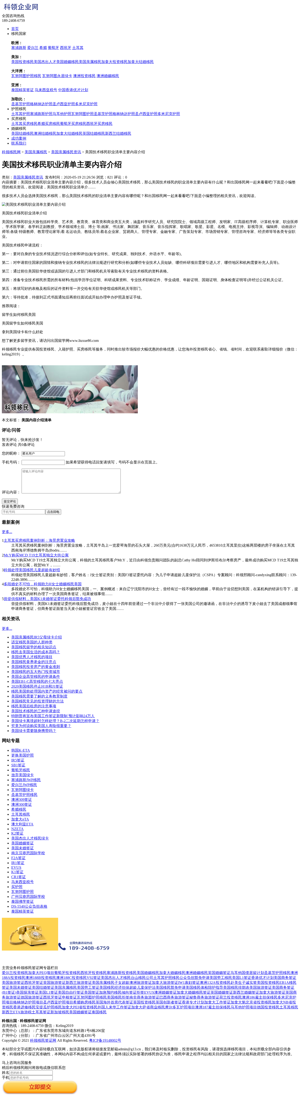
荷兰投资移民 (230, 997)
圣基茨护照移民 (24, 795)
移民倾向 (121, 992)
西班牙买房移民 (99, 124)
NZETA (17, 829)
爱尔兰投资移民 (15, 973)
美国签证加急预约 (99, 992)
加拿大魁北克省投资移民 (251, 1002)
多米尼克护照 (86, 104)
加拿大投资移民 (114, 62)
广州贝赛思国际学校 (28, 897)
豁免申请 (202, 978)
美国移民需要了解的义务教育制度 (39, 696)
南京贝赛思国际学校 (28, 853)
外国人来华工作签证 (114, 1007)
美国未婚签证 (22, 848)
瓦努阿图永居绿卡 (57, 76)
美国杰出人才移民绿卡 (30, 838)
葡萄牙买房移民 (73, 124)
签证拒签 (136, 992)
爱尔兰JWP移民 (24, 785)
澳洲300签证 (21, 804)
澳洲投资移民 (84, 76)
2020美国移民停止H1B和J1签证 (37, 686)
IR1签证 (17, 863)
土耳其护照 (20, 114)
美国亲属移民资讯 (66, 152)
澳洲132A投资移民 (215, 983)
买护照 (16, 887)
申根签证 (69, 997)
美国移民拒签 (118, 997)
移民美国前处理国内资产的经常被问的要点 (46, 691)
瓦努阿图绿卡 (22, 790)
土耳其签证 (41, 1012)
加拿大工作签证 (217, 1002)
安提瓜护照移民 (49, 1007)
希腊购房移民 (84, 1002)
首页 (15, 29)
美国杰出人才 (45, 62)
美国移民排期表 (236, 987)
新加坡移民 (59, 1012)
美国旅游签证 (13, 983)
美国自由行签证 (71, 992)
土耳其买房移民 (24, 124)
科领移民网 (11, 152)
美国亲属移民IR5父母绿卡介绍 (36, 637)
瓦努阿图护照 (82, 114)
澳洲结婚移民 (45, 133)
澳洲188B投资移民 (40, 978)
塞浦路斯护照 (41, 114)
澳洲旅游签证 (140, 983)
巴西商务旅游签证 (174, 997)
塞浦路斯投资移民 (122, 973)
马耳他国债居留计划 (247, 973)
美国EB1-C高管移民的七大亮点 (37, 681)
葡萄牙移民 (20, 770)
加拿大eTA (20, 819)
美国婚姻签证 (22, 843)
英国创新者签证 (169, 1002)
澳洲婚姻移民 (108, 76)
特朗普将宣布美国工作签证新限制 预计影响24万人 (53, 716)
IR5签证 (17, 760)
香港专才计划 (193, 1002)
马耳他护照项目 (244, 1007)
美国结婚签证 (43, 987)
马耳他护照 (61, 114)
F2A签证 (18, 858)
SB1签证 (18, 765)
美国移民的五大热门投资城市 (35, 672)
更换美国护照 (22, 755)
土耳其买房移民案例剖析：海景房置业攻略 (39, 540)
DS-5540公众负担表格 (29, 906)
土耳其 (77, 48)
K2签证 (17, 833)
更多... (7, 532)
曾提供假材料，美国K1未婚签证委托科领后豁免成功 (47, 599)
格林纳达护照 (41, 104)
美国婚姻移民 (67, 62)
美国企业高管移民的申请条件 (35, 677)
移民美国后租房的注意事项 (33, 706)
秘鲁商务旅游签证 (204, 997)
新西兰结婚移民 (118, 133)
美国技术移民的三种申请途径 (35, 711)
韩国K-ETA (20, 750)
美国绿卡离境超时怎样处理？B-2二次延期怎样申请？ (55, 721)
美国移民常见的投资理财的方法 (37, 701)
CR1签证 (18, 877)
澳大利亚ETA (22, 824)
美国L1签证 (241, 978)
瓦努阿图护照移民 (26, 76)
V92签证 (94, 978)
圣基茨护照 (20, 104)
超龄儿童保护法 (142, 987)
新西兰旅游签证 (79, 983)
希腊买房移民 (49, 124)
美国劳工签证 (88, 987)
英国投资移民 (144, 1002)
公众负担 (187, 978)
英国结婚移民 (93, 133)
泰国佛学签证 (22, 901)
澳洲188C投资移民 (71, 978)
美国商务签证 (285, 978)
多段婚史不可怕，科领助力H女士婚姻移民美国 (43, 584)
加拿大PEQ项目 (41, 973)
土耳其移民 (20, 814)
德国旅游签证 (32, 997)
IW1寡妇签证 (189, 983)
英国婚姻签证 (219, 973)
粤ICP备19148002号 (105, 1040)
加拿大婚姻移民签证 (193, 992)
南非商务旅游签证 (144, 997)
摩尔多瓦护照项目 (180, 1007)
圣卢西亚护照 (63, 104)
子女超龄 (121, 983)
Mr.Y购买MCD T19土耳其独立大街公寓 (36, 555)
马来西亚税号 (46, 90)
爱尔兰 (32, 48)
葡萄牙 (53, 48)
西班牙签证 (33, 983)
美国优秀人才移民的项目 (31, 657)
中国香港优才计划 (73, 90)
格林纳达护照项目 (28, 1002)
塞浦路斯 (18, 48)
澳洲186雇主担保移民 (260, 997)
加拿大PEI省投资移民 (80, 1007)
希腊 (43, 48)
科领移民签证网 (43, 1040)
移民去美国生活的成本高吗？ (35, 652)
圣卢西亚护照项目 (58, 1002)
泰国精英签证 (22, 90)
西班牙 (65, 48)
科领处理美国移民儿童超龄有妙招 (32, 570)
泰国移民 (99, 1012)
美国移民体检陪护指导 (204, 987)
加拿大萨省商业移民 (148, 1007)
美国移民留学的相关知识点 (33, 647)
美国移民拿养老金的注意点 (33, 662)
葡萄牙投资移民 (67, 973)
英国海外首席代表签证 (114, 1002)
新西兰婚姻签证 (246, 992)
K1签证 (17, 872)
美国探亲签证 (27, 992)
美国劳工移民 (221, 978)
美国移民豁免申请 (171, 987)
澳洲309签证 (21, 800)
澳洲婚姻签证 (165, 992)
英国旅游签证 (54, 983)
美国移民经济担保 (114, 987)
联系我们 (18, 143)
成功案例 (18, 138)
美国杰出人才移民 (116, 978)
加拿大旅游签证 (165, 983)
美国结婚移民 (22, 133)
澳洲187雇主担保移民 (213, 1007)
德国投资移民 (268, 1007)
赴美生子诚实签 (244, 983)
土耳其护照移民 (166, 978)
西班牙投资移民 (93, 973)
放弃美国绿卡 (22, 775)
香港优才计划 (262, 978)
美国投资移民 (22, 62)
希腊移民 (18, 809)
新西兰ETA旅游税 (17, 1012)
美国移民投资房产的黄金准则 (35, 667)
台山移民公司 (142, 978)
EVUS (16, 867)
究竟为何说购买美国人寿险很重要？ (41, 726)
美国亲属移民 (90, 62)
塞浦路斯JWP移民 (26, 780)
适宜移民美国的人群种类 (31, 642)
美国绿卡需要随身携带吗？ (33, 731)
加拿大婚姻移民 (172, 973)
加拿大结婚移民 (141, 62)
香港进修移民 (24, 1007)
